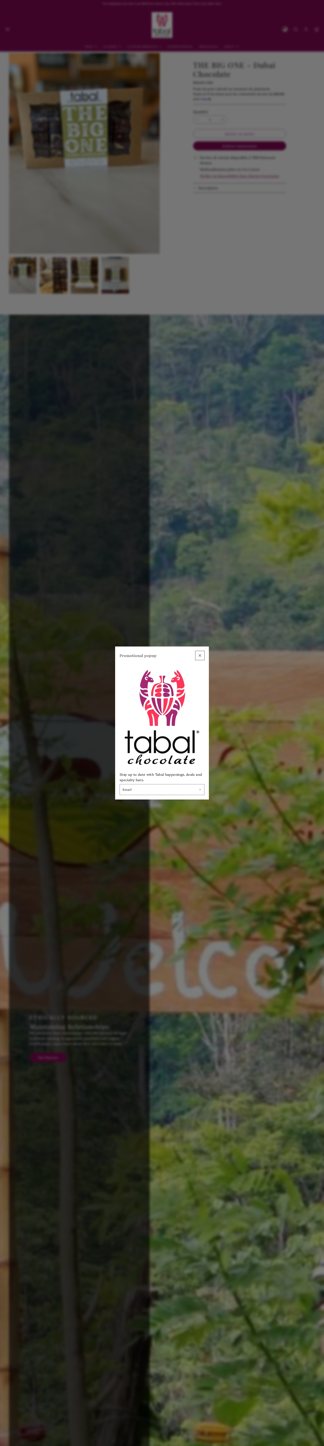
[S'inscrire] (200, 789)
